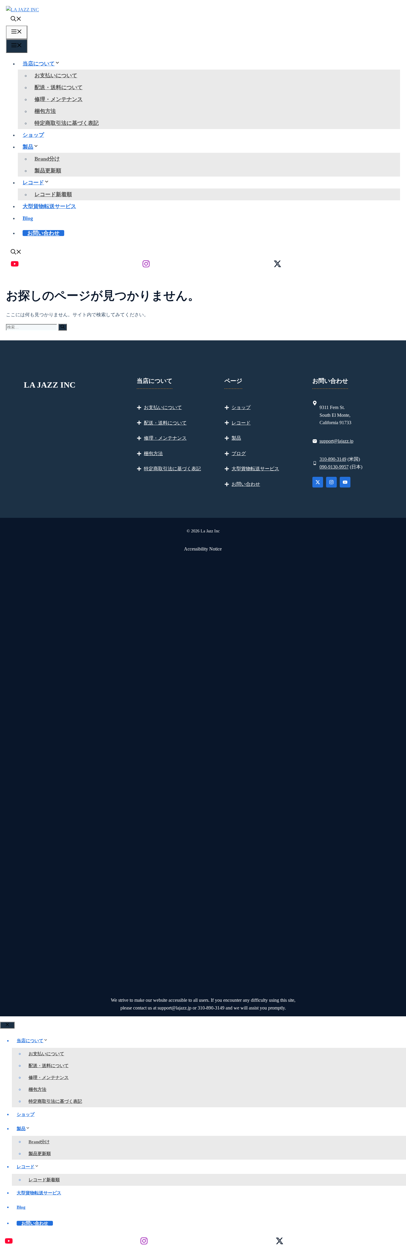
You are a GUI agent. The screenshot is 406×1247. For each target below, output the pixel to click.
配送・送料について (58, 87)
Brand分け (47, 159)
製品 (28, 147)
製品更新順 (47, 171)
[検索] (62, 327)
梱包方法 (45, 111)
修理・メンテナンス (58, 99)
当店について (39, 64)
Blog (28, 218)
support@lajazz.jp (336, 441)
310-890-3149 (333, 459)
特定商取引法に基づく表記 (66, 123)
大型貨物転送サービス (49, 206)
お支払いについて (55, 75)
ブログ (239, 453)
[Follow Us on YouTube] (345, 482)
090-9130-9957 (334, 466)
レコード (33, 182)
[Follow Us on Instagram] (331, 482)
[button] (16, 20)
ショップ (33, 135)
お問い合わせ (43, 233)
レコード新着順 (53, 194)
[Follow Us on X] (317, 482)
